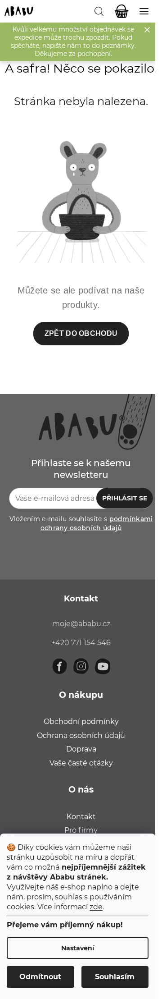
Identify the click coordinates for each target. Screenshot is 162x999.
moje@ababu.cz (81, 623)
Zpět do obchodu (81, 333)
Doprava (81, 749)
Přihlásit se (124, 498)
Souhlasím (115, 976)
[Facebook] (59, 666)
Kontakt (81, 816)
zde (96, 907)
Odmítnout (40, 976)
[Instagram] (81, 666)
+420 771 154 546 (81, 642)
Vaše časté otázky (81, 763)
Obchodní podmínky (81, 721)
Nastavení (77, 948)
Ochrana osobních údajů (81, 735)
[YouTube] (103, 666)
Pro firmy (81, 830)
